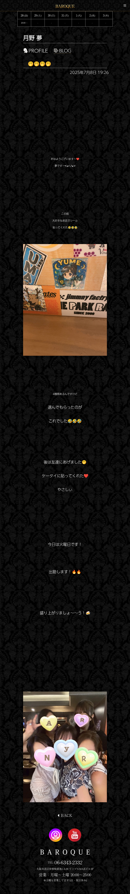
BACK (66, 815)
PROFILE (38, 50)
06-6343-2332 (68, 862)
